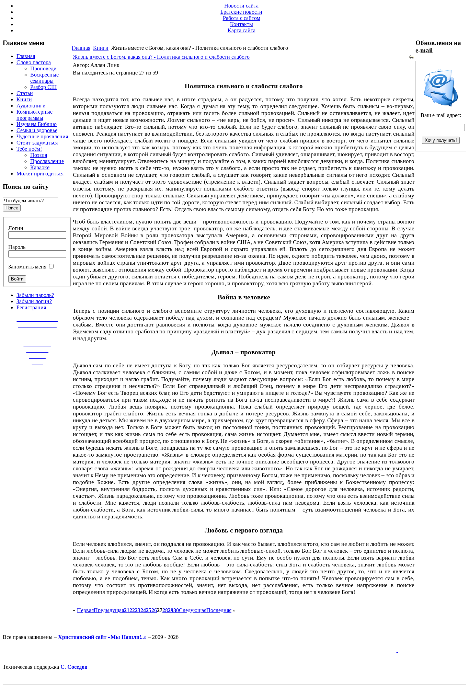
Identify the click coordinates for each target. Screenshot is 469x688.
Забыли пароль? (35, 295)
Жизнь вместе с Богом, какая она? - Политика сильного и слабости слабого (161, 57)
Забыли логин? (34, 301)
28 (165, 610)
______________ (37, 325)
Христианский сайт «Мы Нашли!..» (102, 637)
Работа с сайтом (241, 18)
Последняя (218, 610)
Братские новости (241, 12)
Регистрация (31, 307)
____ (37, 362)
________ (37, 350)
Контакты (241, 24)
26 (154, 610)
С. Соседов (74, 667)
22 (132, 610)
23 (137, 610)
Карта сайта (241, 30)
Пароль (16, 247)
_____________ (37, 331)
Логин (15, 228)
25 (148, 610)
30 (176, 610)
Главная (81, 48)
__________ (37, 344)
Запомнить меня (27, 267)
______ (37, 356)
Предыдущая (109, 610)
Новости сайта (241, 6)
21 (126, 610)
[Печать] (411, 58)
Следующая (192, 610)
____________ (37, 338)
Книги (100, 48)
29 (170, 610)
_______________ (37, 319)
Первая (85, 610)
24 (143, 610)
